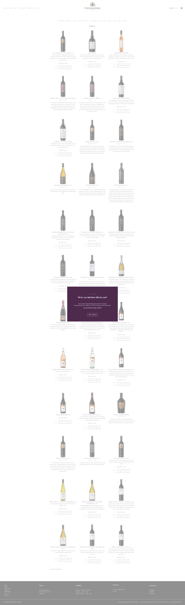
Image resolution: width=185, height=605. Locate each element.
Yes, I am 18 (92, 315)
